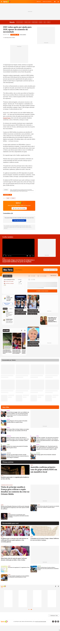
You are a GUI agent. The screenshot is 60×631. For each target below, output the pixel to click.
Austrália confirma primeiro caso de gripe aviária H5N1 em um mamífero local (43, 469)
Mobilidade (9, 453)
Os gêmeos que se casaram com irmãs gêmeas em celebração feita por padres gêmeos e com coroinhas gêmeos (14, 540)
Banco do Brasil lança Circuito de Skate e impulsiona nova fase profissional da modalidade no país (48, 568)
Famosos (8, 410)
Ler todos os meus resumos (42, 291)
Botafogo (38, 453)
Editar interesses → (54, 275)
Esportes (39, 566)
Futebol (8, 444)
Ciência (37, 436)
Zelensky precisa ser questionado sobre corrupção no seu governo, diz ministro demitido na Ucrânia (18, 516)
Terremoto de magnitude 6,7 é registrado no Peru (18, 567)
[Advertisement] (39, 516)
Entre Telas (9, 436)
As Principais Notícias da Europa (7, 485)
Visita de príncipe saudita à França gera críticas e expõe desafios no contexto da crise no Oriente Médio (15, 490)
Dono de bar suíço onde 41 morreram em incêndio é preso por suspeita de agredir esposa (48, 507)
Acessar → (11, 308)
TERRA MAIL (39, 1)
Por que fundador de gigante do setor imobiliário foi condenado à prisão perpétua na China (18, 576)
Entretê (8, 427)
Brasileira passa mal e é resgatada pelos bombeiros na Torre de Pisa (15, 478)
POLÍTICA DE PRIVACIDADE (40, 621)
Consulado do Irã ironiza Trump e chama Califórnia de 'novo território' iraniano (44, 539)
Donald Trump (7, 118)
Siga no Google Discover (7, 304)
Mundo (8, 198)
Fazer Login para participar (19, 220)
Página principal (6, 2)
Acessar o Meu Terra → (19, 269)
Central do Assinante (47, 1)
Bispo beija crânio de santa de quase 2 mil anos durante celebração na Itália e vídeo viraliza (14, 559)
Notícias (13, 198)
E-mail (54, 1)
